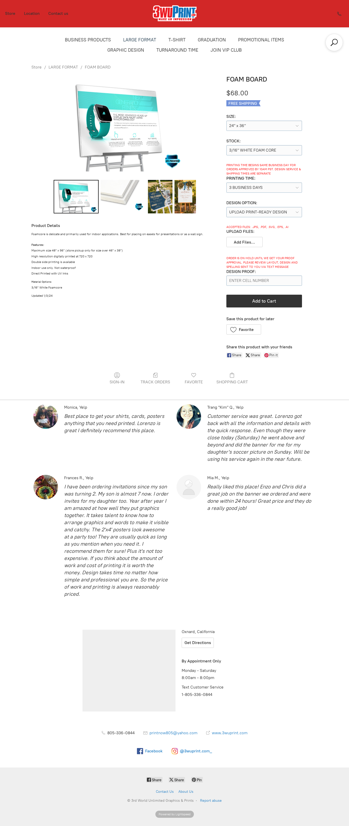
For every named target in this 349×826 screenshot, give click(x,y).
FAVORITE (194, 382)
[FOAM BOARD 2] (160, 196)
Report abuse (211, 800)
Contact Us (165, 791)
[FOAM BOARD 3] (185, 196)
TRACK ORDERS (155, 382)
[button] (244, 242)
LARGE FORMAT (139, 40)
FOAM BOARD (98, 67)
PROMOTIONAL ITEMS (261, 40)
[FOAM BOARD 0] (76, 196)
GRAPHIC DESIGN (125, 50)
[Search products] (334, 42)
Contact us (58, 13)
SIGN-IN (117, 382)
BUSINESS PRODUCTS (88, 40)
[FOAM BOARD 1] (123, 196)
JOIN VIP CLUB (226, 50)
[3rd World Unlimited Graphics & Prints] (174, 14)
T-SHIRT (176, 40)
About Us (185, 791)
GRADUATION (212, 40)
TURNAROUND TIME (177, 50)
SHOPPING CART (232, 382)
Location (32, 13)
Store (10, 13)
